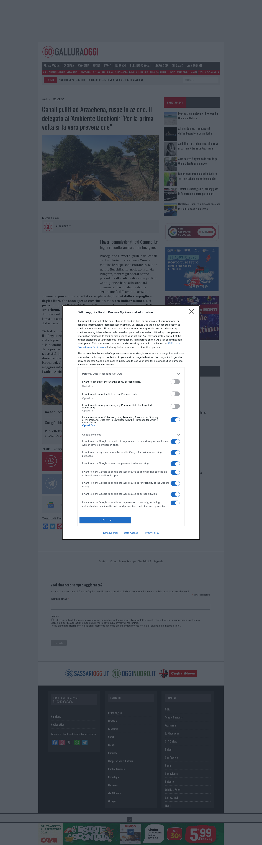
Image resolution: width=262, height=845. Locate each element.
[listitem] (131, 374)
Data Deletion (111, 532)
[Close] (192, 312)
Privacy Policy (151, 532)
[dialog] (131, 423)
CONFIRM (105, 520)
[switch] (175, 381)
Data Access (131, 532)
